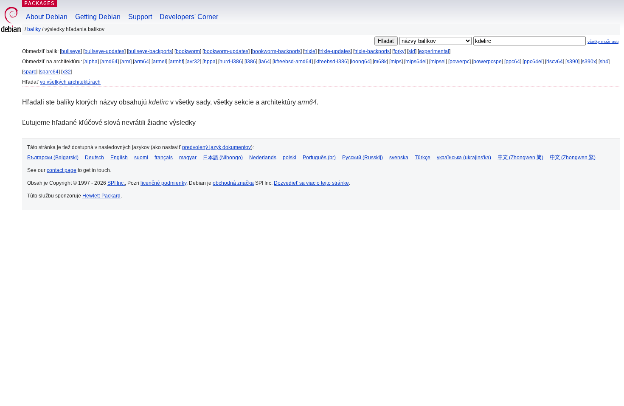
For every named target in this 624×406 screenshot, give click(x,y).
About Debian (46, 16)
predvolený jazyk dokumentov (216, 147)
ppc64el (533, 62)
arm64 (141, 62)
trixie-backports (372, 51)
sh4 (604, 62)
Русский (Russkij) (362, 158)
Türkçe (422, 158)
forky (399, 51)
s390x (589, 62)
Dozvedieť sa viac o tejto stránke (311, 183)
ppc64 (513, 62)
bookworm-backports (276, 51)
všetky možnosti (602, 41)
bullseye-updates (104, 51)
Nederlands (262, 158)
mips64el (416, 62)
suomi (141, 158)
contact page (61, 170)
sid (411, 51)
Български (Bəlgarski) (53, 158)
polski (289, 158)
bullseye (71, 51)
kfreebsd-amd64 (293, 62)
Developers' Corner (189, 16)
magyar (188, 158)
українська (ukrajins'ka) (464, 158)
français (164, 158)
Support (140, 16)
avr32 (193, 62)
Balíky (34, 29)
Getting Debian (98, 16)
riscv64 (554, 62)
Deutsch (94, 158)
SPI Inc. (116, 183)
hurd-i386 (230, 62)
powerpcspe (487, 62)
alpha (91, 62)
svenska (398, 158)
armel (159, 62)
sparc (29, 72)
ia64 (265, 62)
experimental (434, 51)
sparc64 (49, 72)
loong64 (360, 62)
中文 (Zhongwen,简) (520, 158)
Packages (39, 3)
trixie (309, 51)
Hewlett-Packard (101, 196)
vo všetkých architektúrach (70, 82)
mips (396, 62)
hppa (210, 62)
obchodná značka (233, 183)
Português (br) (319, 158)
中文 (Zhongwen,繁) (573, 158)
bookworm (188, 51)
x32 (66, 72)
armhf (176, 62)
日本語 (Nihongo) (223, 158)
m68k (380, 62)
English (119, 158)
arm (125, 62)
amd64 (109, 62)
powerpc (459, 62)
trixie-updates (335, 51)
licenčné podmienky (163, 183)
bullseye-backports (150, 51)
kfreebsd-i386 (331, 62)
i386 (251, 62)
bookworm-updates (226, 51)
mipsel (438, 62)
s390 (572, 62)
